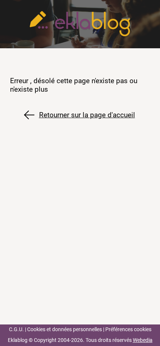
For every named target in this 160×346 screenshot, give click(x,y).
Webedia (143, 340)
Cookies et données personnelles (64, 329)
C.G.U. (16, 329)
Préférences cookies (128, 329)
